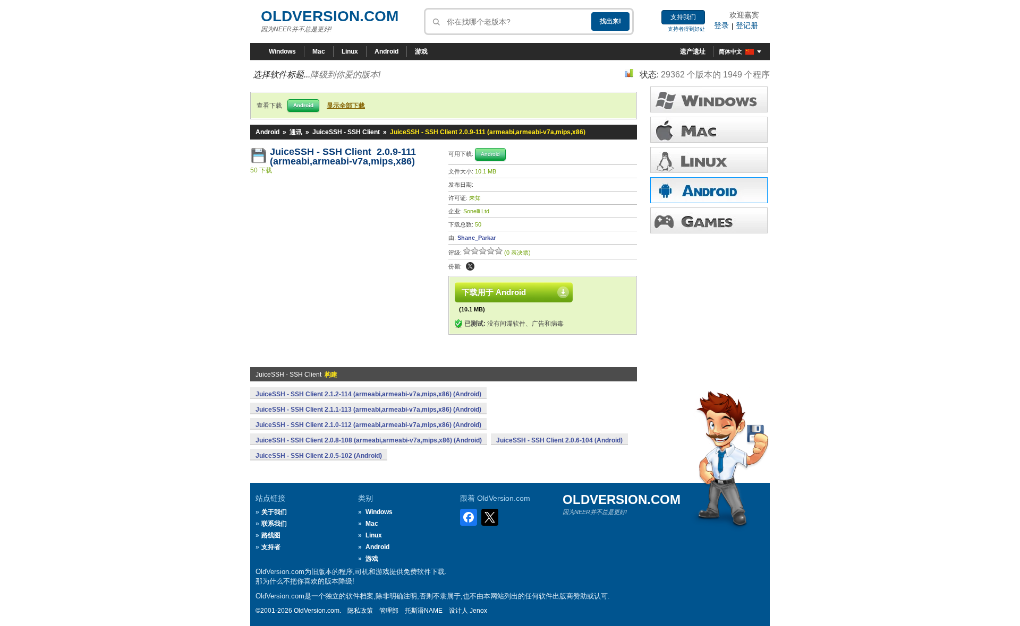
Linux (350, 51)
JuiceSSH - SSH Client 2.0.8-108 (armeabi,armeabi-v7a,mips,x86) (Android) (369, 440)
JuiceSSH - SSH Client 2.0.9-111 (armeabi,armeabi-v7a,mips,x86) (343, 156)
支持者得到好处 (686, 29)
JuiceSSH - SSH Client (346, 132)
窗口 (709, 99)
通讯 (296, 132)
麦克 (709, 130)
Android (386, 51)
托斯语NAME (424, 610)
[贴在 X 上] (470, 266)
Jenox (478, 610)
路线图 (270, 535)
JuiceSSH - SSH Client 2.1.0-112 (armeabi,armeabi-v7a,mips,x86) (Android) (368, 425)
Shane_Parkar (476, 237)
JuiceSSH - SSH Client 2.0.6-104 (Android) (559, 440)
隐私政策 (360, 610)
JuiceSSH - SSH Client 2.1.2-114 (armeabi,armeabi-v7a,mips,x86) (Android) (368, 394)
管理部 (388, 610)
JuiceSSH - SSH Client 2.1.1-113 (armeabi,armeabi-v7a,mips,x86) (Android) (368, 409)
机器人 (709, 190)
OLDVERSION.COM (329, 16)
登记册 (747, 25)
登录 (721, 25)
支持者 (270, 547)
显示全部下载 (346, 105)
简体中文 (730, 51)
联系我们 (274, 523)
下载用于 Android (494, 292)
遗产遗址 (693, 51)
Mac (318, 51)
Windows (282, 51)
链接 (709, 160)
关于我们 (274, 512)
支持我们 (683, 17)
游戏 (421, 51)
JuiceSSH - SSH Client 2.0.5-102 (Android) (319, 455)
